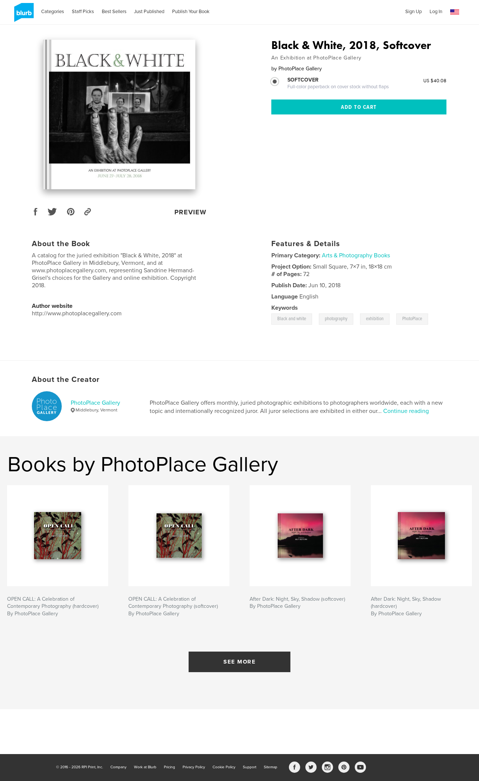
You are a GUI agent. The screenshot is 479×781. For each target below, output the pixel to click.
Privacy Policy (194, 767)
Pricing (169, 767)
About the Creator (66, 379)
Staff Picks (83, 12)
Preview (190, 212)
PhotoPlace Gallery (95, 403)
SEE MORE (239, 661)
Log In (436, 12)
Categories (52, 12)
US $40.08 (434, 80)
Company (118, 767)
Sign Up (413, 12)
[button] (454, 12)
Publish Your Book (191, 12)
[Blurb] (22, 15)
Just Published (149, 12)
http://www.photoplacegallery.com (77, 313)
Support (249, 767)
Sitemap (270, 767)
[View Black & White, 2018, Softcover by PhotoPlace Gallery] (119, 114)
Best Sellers (114, 12)
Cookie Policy (224, 767)
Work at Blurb (145, 767)
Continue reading (406, 411)
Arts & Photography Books (356, 255)
